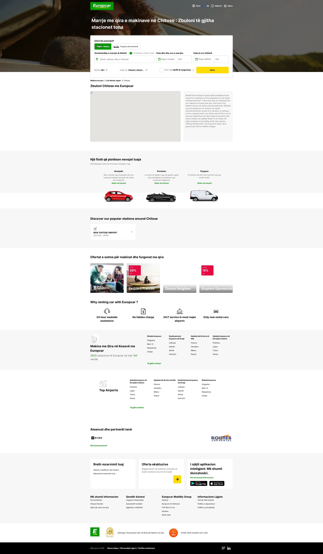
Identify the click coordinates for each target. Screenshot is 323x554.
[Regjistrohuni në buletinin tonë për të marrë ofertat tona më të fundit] (177, 479)
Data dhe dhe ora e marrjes (169, 53)
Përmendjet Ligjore (128, 548)
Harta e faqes (112, 548)
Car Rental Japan (113, 80)
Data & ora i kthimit (203, 53)
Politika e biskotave (146, 548)
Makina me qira (96, 80)
